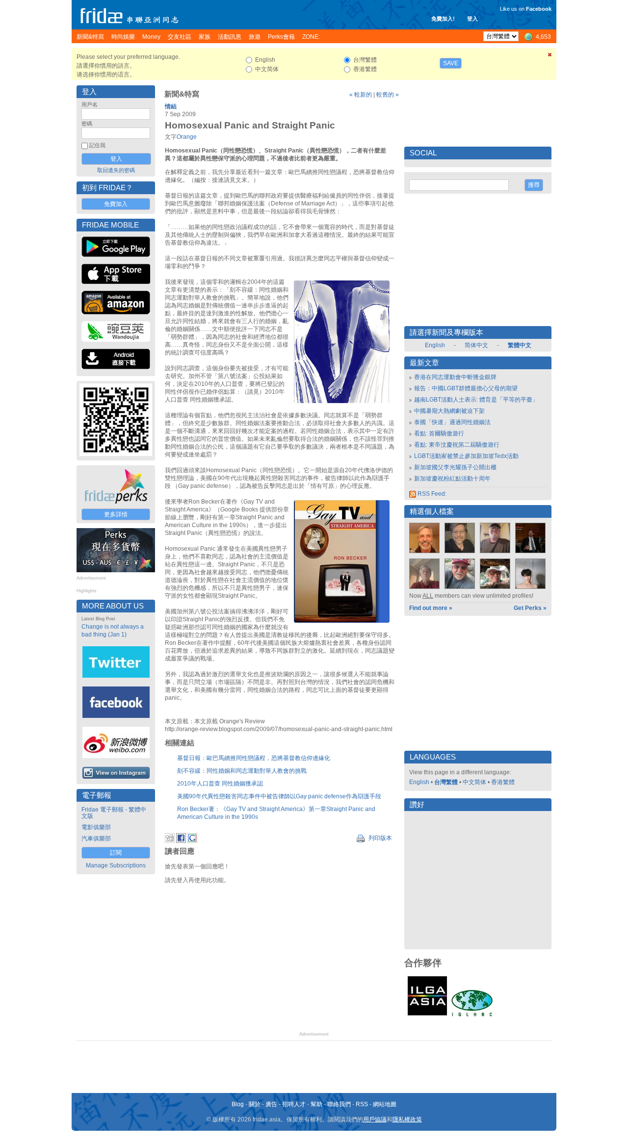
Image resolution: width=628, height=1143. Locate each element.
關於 (255, 1104)
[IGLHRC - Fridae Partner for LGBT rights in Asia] (472, 1015)
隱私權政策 (407, 1119)
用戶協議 (375, 1119)
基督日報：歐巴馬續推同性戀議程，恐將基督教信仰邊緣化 (253, 758)
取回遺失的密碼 (116, 170)
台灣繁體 (446, 782)
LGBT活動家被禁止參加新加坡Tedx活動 (466, 456)
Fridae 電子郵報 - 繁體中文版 (113, 812)
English (435, 345)
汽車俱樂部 (96, 838)
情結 (171, 106)
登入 (472, 19)
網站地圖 (384, 1104)
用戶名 (89, 104)
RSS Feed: (431, 493)
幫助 (316, 1104)
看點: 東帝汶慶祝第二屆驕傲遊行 (456, 444)
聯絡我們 (339, 1104)
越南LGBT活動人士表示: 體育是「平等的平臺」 (476, 399)
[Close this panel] (550, 56)
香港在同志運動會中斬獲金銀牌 (455, 377)
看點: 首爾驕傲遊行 (439, 433)
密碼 (86, 124)
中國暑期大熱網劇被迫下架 (449, 410)
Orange (187, 136)
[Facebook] (181, 841)
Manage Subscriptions (116, 865)
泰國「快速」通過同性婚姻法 (452, 422)
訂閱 (116, 852)
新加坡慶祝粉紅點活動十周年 (452, 478)
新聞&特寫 (181, 94)
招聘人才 (294, 1104)
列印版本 (379, 838)
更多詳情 (116, 514)
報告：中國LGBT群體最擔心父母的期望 (466, 388)
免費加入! (443, 19)
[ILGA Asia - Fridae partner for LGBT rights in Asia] (427, 1015)
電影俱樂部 (96, 827)
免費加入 (116, 204)
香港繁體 (503, 782)
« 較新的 (360, 94)
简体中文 (476, 345)
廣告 (271, 1104)
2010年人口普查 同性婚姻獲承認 (220, 783)
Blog (238, 1104)
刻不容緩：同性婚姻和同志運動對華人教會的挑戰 (242, 770)
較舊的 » (387, 94)
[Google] (192, 841)
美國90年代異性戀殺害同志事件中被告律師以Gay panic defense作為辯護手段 (279, 796)
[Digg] (170, 841)
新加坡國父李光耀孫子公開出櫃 (455, 467)
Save (450, 63)
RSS (362, 1104)
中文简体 (474, 782)
